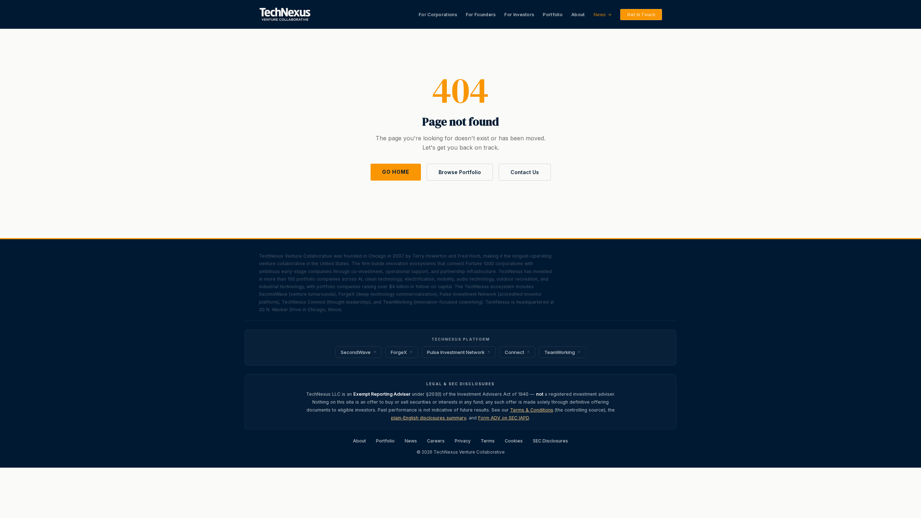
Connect (514, 352)
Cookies (514, 441)
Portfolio (553, 14)
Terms (488, 441)
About (578, 14)
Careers (436, 441)
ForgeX (399, 352)
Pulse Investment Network (456, 352)
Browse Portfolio (460, 172)
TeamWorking (559, 352)
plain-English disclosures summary (428, 418)
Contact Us (525, 172)
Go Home (395, 172)
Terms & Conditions (531, 410)
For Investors (519, 14)
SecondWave (356, 352)
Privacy (463, 441)
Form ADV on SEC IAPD (503, 418)
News (411, 441)
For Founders (481, 14)
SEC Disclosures (550, 441)
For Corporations (438, 14)
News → (603, 14)
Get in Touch (641, 14)
